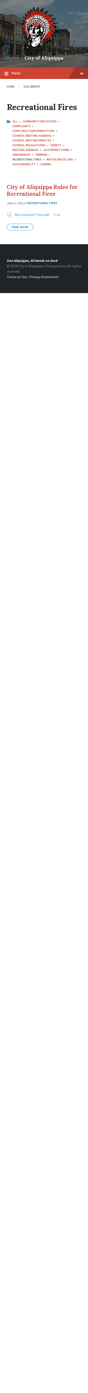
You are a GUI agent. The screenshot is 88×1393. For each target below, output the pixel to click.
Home (11, 86)
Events (56, 145)
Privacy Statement (44, 277)
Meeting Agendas (25, 150)
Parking (41, 155)
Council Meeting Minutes (31, 140)
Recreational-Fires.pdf (32, 214)
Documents (32, 86)
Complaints (21, 126)
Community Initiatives (39, 121)
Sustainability (23, 164)
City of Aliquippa (44, 58)
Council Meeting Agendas (32, 136)
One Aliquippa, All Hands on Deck (32, 260)
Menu (16, 73)
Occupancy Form (56, 150)
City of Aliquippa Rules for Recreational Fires (42, 190)
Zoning (45, 164)
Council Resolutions (29, 145)
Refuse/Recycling (59, 159)
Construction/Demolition (33, 131)
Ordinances (21, 155)
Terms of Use (17, 277)
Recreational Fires (42, 203)
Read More (20, 227)
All (14, 121)
